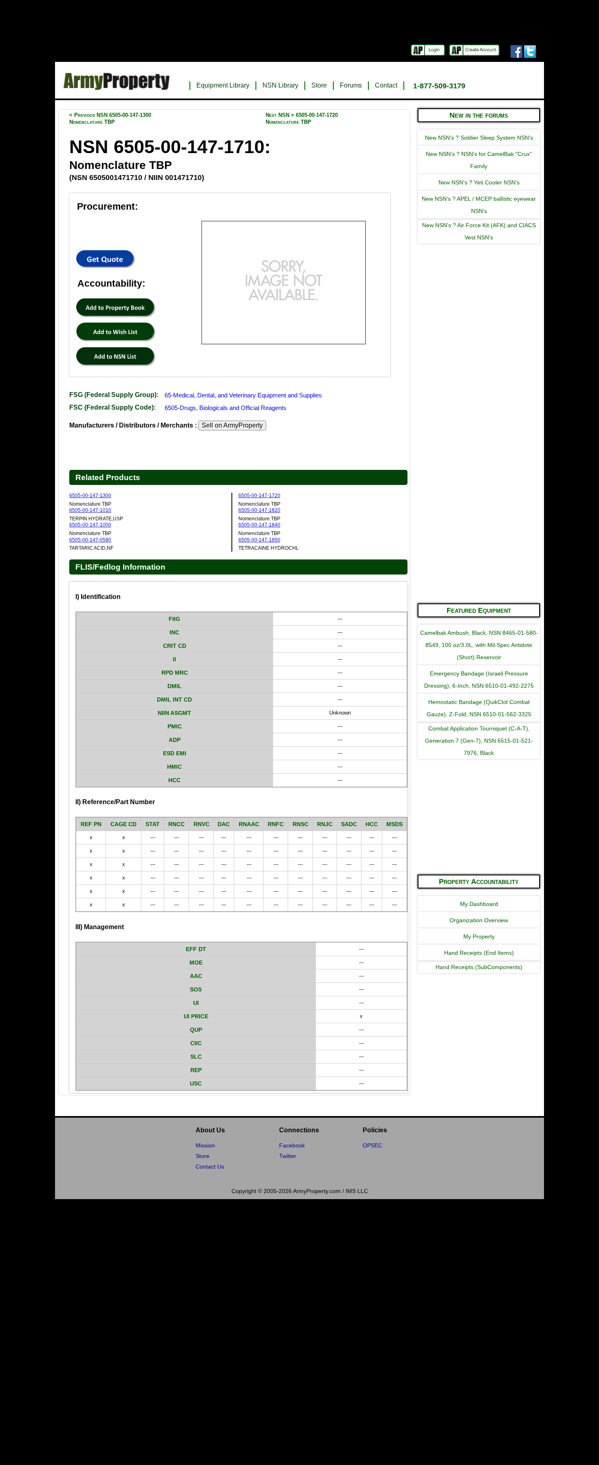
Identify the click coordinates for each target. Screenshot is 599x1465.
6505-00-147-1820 (259, 510)
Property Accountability (479, 881)
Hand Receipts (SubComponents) (479, 967)
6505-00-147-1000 (90, 525)
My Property (479, 936)
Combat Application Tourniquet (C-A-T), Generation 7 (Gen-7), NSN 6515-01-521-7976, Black (479, 740)
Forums (351, 85)
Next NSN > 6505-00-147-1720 (302, 118)
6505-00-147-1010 (90, 510)
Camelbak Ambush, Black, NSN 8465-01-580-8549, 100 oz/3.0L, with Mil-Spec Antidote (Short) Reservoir (479, 644)
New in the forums (478, 115)
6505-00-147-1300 (90, 495)
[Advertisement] (479, 474)
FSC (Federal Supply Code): (112, 407)
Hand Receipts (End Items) (479, 953)
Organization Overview (478, 920)
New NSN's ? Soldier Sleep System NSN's (479, 137)
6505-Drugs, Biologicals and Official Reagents (225, 407)
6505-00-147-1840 (259, 525)
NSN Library (280, 85)
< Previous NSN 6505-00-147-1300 (110, 118)
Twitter (287, 1156)
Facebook (292, 1145)
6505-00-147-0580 (90, 540)
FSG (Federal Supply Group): (114, 394)
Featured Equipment (479, 610)
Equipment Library (222, 85)
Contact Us (210, 1166)
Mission (205, 1145)
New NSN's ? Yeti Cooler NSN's (479, 182)
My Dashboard (479, 904)
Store (319, 85)
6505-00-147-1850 (259, 540)
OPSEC (372, 1145)
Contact (386, 85)
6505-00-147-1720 (259, 495)
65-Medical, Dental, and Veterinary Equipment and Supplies (243, 395)
